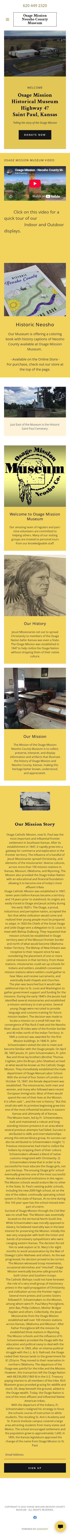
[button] (8, 19)
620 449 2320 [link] (35, 5)
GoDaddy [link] (42, 1529)
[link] (35, 19)
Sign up (35, 1468)
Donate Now (35, 134)
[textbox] (35, 1454)
